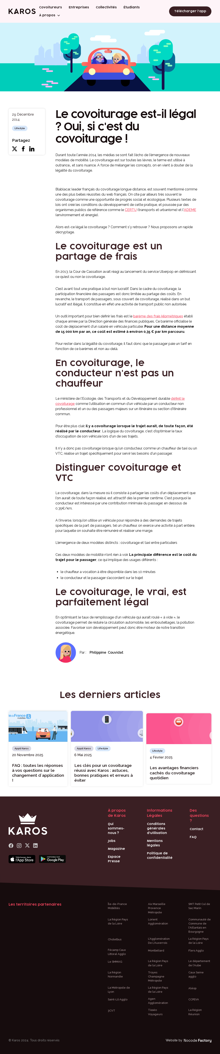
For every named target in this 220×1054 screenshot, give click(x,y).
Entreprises (79, 7)
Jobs (111, 841)
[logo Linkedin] (35, 845)
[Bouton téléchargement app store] (22, 859)
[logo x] (27, 845)
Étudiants (132, 7)
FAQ (193, 837)
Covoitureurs (50, 7)
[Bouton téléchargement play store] (52, 859)
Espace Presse (114, 859)
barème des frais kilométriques (158, 316)
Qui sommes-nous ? (116, 828)
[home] (22, 11)
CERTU (131, 210)
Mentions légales (155, 843)
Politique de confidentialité (160, 855)
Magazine (116, 848)
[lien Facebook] (11, 845)
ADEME (190, 210)
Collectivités (106, 7)
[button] (50, 15)
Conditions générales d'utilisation (157, 828)
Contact (196, 829)
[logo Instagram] (19, 845)
